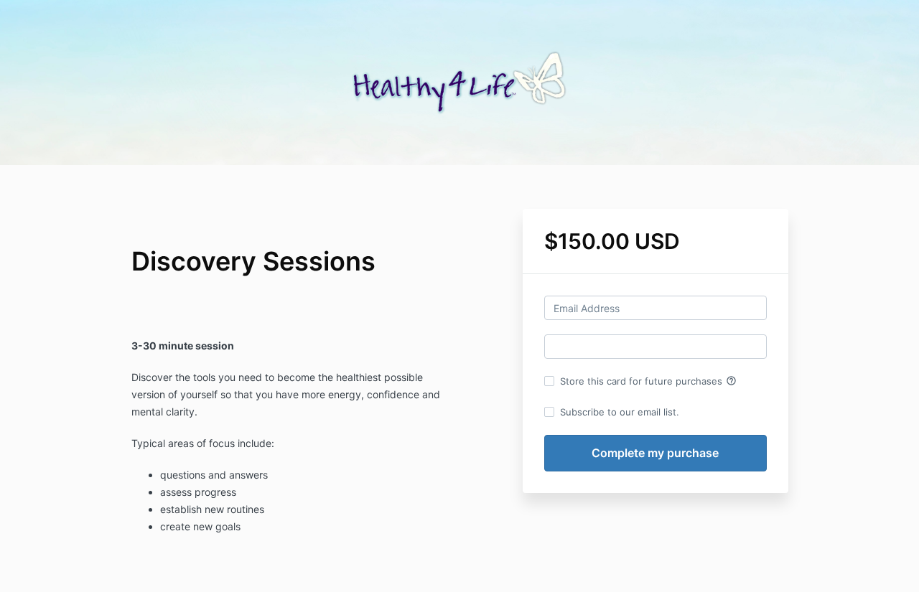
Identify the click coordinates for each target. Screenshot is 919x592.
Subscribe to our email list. (619, 412)
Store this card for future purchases (648, 381)
